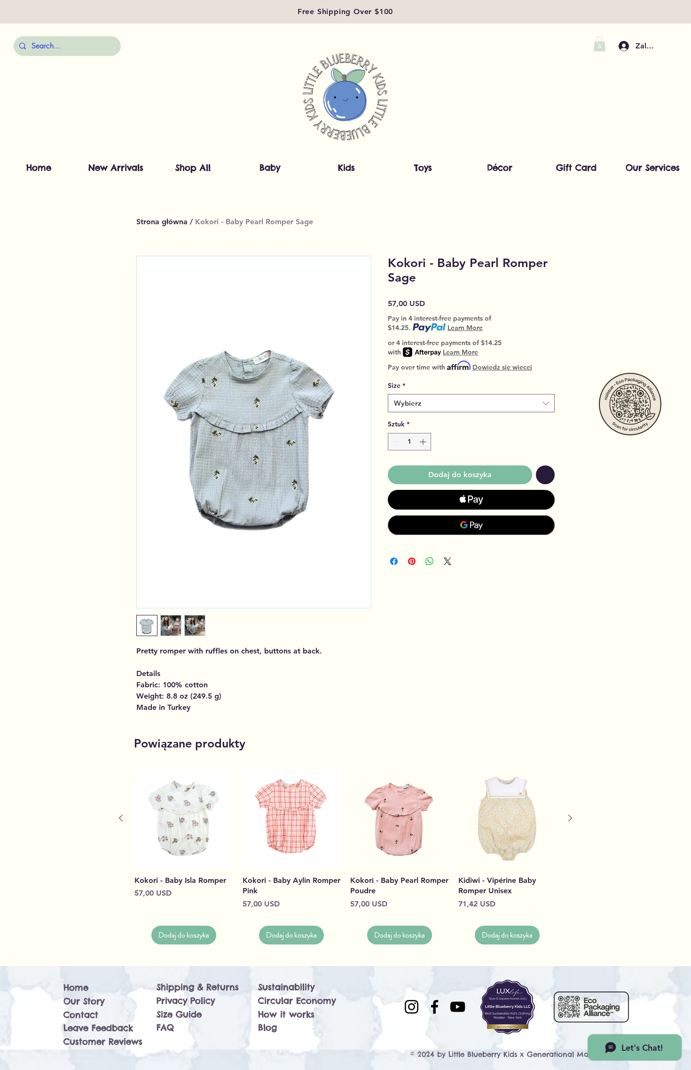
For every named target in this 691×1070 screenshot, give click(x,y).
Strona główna (162, 221)
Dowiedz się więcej (502, 367)
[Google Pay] (471, 525)
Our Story (83, 1001)
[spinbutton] (409, 441)
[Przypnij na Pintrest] (411, 561)
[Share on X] (447, 561)
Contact (80, 1014)
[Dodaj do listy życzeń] (545, 474)
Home (75, 987)
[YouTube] (457, 1007)
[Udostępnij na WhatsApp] (429, 561)
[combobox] (471, 403)
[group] (345, 857)
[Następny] (570, 818)
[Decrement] (395, 441)
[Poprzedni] (120, 818)
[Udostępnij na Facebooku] (394, 561)
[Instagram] (411, 1007)
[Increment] (424, 441)
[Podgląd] (183, 818)
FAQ (165, 1027)
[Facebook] (434, 1007)
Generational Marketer (568, 1054)
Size (396, 385)
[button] (599, 43)
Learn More (465, 327)
